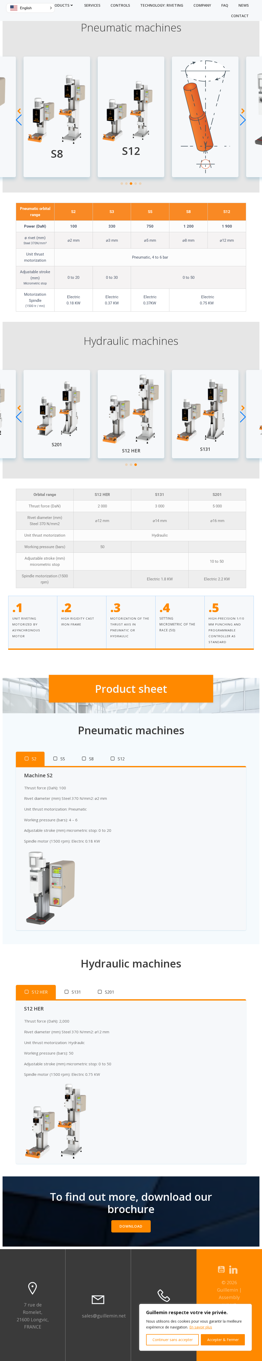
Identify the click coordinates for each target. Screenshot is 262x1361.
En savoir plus (200, 1327)
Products (59, 5)
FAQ (224, 5)
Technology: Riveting (161, 5)
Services (92, 5)
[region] (195, 1327)
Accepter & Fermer (223, 1339)
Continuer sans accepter (172, 1339)
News (243, 5)
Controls (120, 5)
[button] (122, 183)
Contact (240, 15)
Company (202, 5)
